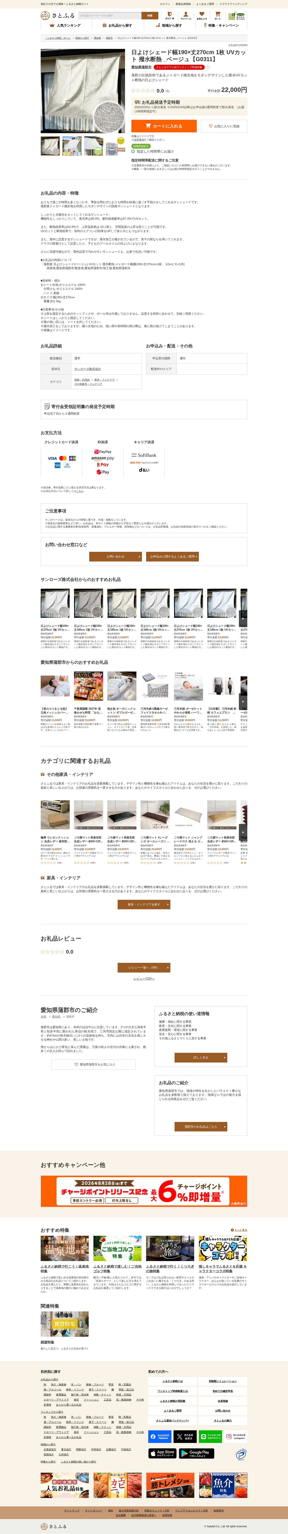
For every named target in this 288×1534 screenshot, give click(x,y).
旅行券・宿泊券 (80, 1394)
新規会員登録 (183, 4)
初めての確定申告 (223, 1391)
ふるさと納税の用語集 (172, 1401)
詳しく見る (201, 1057)
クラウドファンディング (233, 4)
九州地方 (64, 1454)
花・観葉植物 (123, 1399)
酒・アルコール (52, 1389)
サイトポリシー (94, 1510)
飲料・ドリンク (75, 1389)
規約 (110, 1510)
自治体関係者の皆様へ (144, 1515)
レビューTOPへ (144, 978)
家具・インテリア (104, 379)
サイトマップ (71, 1510)
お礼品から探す (49, 1379)
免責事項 (219, 1510)
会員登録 (223, 1401)
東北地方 (66, 1449)
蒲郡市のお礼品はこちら (201, 1126)
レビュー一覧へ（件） (144, 967)
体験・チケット (102, 1394)
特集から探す (48, 1461)
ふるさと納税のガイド (170, 15)
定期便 (47, 1404)
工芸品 (107, 1399)
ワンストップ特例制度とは (172, 1391)
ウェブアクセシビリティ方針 (191, 1510)
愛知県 (56, 1016)
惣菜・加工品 (126, 1389)
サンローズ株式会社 (87, 369)
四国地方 (49, 1454)
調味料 (47, 1394)
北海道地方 (50, 1449)
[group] (83, 91)
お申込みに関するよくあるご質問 (172, 556)
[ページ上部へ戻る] (273, 1506)
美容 (76, 1399)
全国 (43, 1016)
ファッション (91, 1399)
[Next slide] (243, 618)
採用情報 (167, 1515)
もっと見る (241, 1230)
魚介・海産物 (58, 1384)
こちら (80, 491)
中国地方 (126, 1449)
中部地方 (96, 1449)
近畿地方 (111, 1449)
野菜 (111, 1384)
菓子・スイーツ (97, 1389)
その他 (140, 1399)
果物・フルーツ (95, 1384)
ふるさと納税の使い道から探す (78, 1461)
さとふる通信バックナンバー (172, 1420)
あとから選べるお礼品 (68, 1404)
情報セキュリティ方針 (157, 1510)
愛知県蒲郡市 (141, 67)
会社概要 (121, 1515)
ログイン (165, 4)
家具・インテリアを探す (144, 904)
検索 (149, 15)
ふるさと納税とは (173, 1381)
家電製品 (61, 1394)
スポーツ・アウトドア (56, 1399)
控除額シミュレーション (223, 1381)
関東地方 (81, 1449)
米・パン (76, 1384)
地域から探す (48, 1444)
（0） (167, 91)
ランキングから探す (52, 1411)
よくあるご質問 (205, 4)
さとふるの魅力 (223, 1420)
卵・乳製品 (124, 1384)
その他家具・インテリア (88, 384)
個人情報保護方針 (129, 1510)
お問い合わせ (115, 556)
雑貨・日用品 (82, 379)
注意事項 (139, 139)
